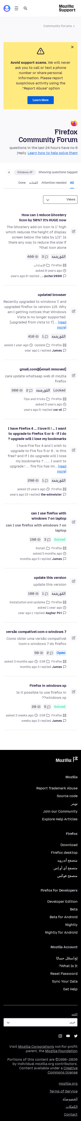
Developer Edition (62, 902)
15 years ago (19, 494)
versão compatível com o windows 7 (36, 632)
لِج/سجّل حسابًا (67, 958)
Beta (74, 909)
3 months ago (30, 667)
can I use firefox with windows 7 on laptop (48, 515)
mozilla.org (68, 1084)
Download (69, 845)
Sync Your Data (65, 981)
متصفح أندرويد (67, 860)
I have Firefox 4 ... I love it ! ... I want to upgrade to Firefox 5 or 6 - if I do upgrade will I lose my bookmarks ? (37, 433)
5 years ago (32, 410)
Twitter (76, 1036)
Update (40, 345)
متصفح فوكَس (67, 876)
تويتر (74, 804)
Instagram (60, 1036)
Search (25, 8)
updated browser (52, 295)
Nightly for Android (61, 932)
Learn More (41, 100)
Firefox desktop (64, 853)
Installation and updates (27, 602)
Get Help (70, 989)
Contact (71, 1114)
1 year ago (32, 350)
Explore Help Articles (60, 819)
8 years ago (19, 276)
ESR (42, 661)
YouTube (68, 1036)
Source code (67, 796)
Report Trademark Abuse (57, 788)
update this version (50, 578)
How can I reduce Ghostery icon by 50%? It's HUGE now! (42, 217)
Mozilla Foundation (61, 1051)
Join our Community (60, 811)
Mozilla (67, 760)
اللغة (74, 1014)
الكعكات (72, 1107)
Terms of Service (63, 1091)
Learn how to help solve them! (47, 153)
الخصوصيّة (70, 1099)
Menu (16, 8)
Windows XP (25, 172)
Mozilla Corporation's (36, 1047)
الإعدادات (39, 265)
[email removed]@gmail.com (43, 369)
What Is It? (68, 966)
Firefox (56, 265)
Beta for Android (64, 917)
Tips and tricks (34, 399)
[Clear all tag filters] (9, 172)
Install (40, 548)
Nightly (71, 925)
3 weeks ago (30, 721)
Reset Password (64, 974)
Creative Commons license (63, 1070)
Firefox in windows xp (48, 686)
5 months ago (30, 559)
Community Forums (57, 26)
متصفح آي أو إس (66, 868)
